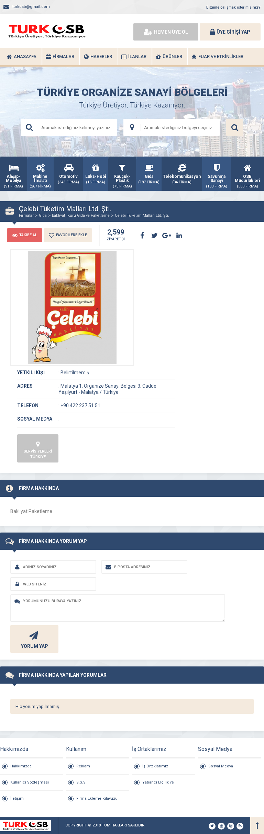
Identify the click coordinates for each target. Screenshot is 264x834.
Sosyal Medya (220, 766)
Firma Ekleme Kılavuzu (97, 798)
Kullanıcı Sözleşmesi (29, 782)
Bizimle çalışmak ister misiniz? (233, 7)
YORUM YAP (34, 646)
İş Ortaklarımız (155, 766)
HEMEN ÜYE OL (171, 32)
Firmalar (26, 215)
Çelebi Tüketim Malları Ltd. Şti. (142, 215)
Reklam (83, 766)
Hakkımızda (21, 766)
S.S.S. (81, 782)
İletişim (17, 798)
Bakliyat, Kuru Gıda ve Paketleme (81, 215)
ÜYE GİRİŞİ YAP (233, 32)
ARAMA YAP (234, 127)
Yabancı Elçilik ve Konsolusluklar (158, 785)
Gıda (43, 215)
